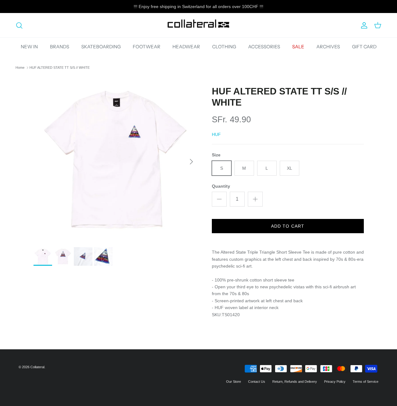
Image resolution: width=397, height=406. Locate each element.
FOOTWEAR (146, 47)
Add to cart (287, 226)
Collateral (37, 367)
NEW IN (29, 47)
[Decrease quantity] (219, 199)
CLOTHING (224, 47)
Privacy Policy (335, 381)
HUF (216, 134)
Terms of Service (365, 381)
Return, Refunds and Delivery (294, 381)
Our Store (233, 381)
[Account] (363, 25)
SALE (298, 47)
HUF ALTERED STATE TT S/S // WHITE (59, 67)
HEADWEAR (186, 47)
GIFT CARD (364, 47)
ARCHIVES (328, 47)
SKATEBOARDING (101, 47)
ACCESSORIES (264, 47)
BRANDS (59, 47)
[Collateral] (198, 25)
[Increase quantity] (255, 199)
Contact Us (256, 381)
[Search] (19, 25)
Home (20, 67)
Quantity (221, 186)
